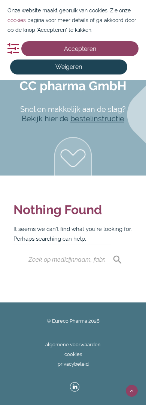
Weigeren (68, 66)
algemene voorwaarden (73, 344)
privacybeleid (73, 364)
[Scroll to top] (132, 390)
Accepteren (80, 48)
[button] (73, 156)
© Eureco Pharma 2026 (73, 321)
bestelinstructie (97, 118)
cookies (73, 354)
